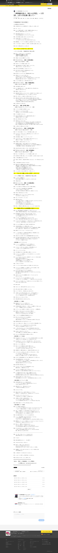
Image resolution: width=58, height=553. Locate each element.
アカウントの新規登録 (33, 546)
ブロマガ (16, 4)
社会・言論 (19, 545)
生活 (23, 544)
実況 (18, 0)
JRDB (21, 18)
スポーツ (31, 2)
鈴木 (23, 18)
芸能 (23, 542)
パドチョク (28, 18)
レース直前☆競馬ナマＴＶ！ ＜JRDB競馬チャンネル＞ (15, 2)
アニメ (19, 542)
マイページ (31, 544)
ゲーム (24, 546)
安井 (31, 18)
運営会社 (7, 546)
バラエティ (24, 548)
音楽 (18, 548)
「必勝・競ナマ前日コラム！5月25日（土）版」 (20, 484)
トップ (7, 4)
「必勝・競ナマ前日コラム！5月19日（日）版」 (20, 486)
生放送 (11, 0)
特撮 (18, 546)
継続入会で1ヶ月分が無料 (46, 534)
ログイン (43, 0)
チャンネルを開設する (45, 541)
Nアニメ (21, 0)
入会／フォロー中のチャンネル (34, 541)
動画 (8, 0)
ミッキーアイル (41, 18)
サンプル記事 (24, 498)
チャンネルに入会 (46, 531)
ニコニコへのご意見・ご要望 (46, 542)
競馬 (18, 18)
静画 (9, 0)
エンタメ (19, 549)
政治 (23, 545)
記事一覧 (29, 489)
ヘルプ (7, 545)
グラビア (24, 549)
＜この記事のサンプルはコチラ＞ (19, 24)
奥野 (33, 18)
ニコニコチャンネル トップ (10, 541)
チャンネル (14, 0)
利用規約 (7, 542)
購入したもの (32, 542)
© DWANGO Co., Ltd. (49, 551)
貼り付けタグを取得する (14, 533)
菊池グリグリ (36, 18)
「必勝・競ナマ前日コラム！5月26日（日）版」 (20, 482)
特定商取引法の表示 (9, 544)
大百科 (17, 0)
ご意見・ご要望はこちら (21, 533)
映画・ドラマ (20, 544)
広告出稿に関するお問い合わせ (46, 544)
